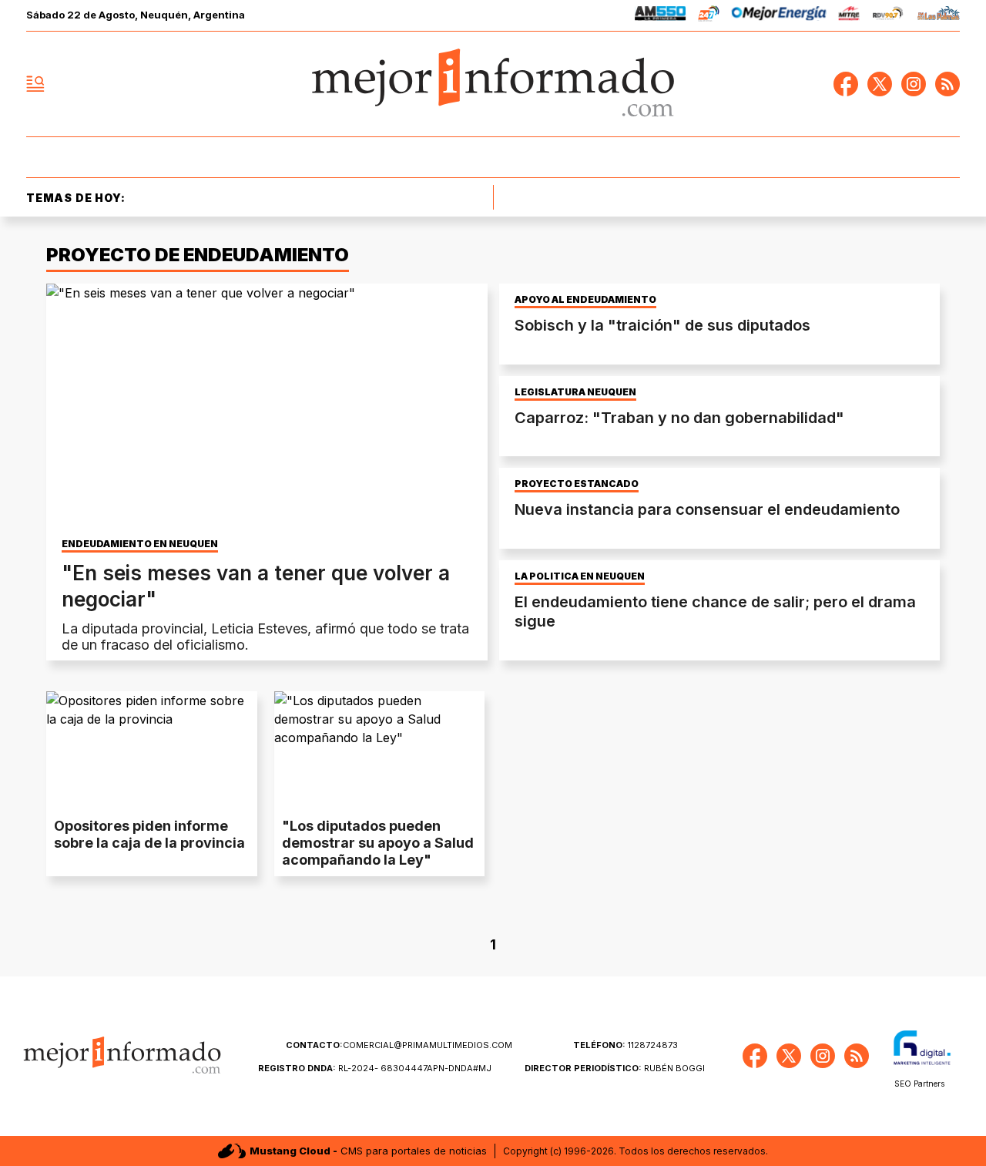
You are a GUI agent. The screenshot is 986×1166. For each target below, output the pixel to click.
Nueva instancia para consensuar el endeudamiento (707, 509)
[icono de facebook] (845, 84)
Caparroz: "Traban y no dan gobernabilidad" (679, 417)
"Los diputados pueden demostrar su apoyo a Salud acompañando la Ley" (378, 843)
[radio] (660, 15)
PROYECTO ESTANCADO (577, 484)
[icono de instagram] (913, 84)
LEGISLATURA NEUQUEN (575, 392)
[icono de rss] (947, 84)
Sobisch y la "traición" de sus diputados (662, 325)
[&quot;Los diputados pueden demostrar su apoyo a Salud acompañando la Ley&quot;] (379, 750)
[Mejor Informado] (493, 84)
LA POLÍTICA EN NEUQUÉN (580, 576)
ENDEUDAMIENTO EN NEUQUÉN (140, 544)
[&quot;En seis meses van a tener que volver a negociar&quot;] (267, 408)
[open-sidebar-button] (35, 84)
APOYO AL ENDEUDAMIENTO (585, 299)
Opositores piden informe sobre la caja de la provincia (149, 834)
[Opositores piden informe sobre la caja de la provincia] (151, 750)
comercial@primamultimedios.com (399, 1045)
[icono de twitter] (879, 84)
